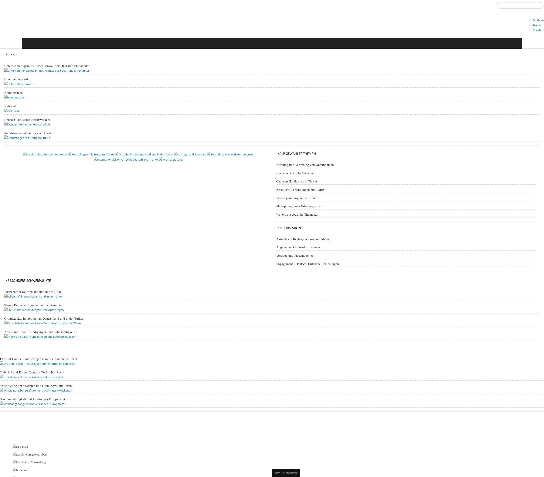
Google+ (538, 30)
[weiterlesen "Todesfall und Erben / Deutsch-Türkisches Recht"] (36, 384)
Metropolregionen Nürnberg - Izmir (299, 209)
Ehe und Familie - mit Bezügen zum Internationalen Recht (38, 365)
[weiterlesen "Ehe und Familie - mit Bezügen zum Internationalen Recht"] (43, 370)
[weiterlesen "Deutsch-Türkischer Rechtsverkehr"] (30, 127)
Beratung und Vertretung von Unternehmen (305, 168)
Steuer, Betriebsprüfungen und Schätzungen (33, 309)
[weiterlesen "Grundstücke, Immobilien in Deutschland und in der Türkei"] (48, 328)
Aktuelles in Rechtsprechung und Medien (303, 242)
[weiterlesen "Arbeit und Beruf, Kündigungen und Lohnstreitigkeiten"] (45, 342)
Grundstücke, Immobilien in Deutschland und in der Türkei (43, 323)
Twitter (537, 25)
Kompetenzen (13, 94)
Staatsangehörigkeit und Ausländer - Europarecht (32, 407)
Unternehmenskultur (17, 80)
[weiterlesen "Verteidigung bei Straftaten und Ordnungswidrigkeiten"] (41, 398)
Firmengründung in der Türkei (296, 201)
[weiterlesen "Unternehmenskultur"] (21, 85)
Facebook (538, 20)
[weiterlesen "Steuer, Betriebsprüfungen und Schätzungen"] (38, 314)
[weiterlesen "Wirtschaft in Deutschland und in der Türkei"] (37, 300)
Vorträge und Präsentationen (295, 259)
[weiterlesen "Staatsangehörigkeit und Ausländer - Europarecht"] (37, 412)
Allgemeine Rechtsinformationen (298, 250)
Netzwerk (10, 108)
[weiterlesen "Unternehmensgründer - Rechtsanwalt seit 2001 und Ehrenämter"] (52, 71)
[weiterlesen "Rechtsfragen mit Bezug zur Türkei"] (30, 141)
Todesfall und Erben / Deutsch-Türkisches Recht (32, 378)
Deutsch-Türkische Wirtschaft (296, 176)
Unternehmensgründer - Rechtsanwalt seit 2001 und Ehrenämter (46, 66)
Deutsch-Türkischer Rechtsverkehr (27, 122)
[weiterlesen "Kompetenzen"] (15, 99)
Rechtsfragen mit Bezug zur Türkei (27, 136)
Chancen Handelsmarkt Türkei (296, 185)
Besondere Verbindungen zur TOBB (300, 193)
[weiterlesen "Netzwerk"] (12, 113)
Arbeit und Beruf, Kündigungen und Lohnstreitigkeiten (41, 337)
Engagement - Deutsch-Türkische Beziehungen (307, 267)
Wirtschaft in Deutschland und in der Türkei (33, 295)
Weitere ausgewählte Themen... (297, 218)
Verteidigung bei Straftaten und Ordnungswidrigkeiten (36, 392)
